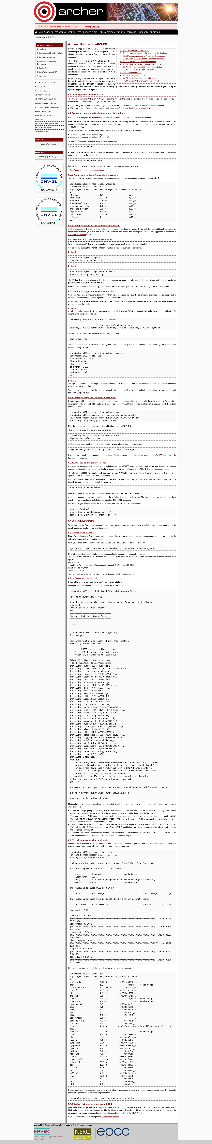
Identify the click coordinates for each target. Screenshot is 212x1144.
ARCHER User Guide (45, 45)
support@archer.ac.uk (49, 144)
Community (132, 32)
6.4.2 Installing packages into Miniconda (139, 78)
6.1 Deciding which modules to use (134, 50)
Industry (143, 32)
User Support (74, 32)
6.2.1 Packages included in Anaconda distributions (144, 56)
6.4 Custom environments (130, 72)
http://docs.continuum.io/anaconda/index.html (89, 170)
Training (121, 32)
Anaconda (150, 105)
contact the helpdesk (107, 835)
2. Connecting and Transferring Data (49, 53)
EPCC (73, 1125)
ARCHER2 (96, 26)
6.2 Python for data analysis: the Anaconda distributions (143, 53)
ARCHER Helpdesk (163, 455)
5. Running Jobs (42, 68)
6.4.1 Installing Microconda (134, 75)
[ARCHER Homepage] (36, 32)
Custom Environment (77, 235)
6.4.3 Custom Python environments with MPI (141, 81)
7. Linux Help (41, 76)
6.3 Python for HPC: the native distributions (138, 62)
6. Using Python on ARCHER (47, 72)
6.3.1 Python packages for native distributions (142, 64)
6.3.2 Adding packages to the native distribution (142, 67)
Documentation (90, 32)
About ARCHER (46, 32)
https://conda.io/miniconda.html (83, 578)
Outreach (155, 32)
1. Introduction (42, 49)
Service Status (107, 32)
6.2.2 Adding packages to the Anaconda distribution (144, 59)
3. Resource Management (46, 57)
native (143, 108)
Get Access (60, 32)
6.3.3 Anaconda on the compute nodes (139, 70)
